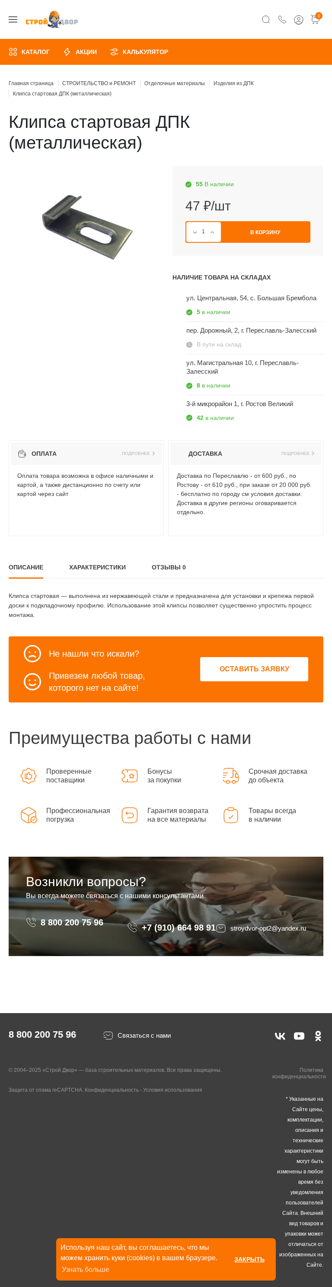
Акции (86, 51)
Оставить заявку (254, 669)
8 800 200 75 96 (73, 922)
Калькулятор (145, 51)
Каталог (36, 51)
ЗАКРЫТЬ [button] (249, 1259)
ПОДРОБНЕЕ (136, 453)
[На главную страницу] (52, 20)
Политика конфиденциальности (299, 1073)
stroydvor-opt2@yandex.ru (268, 928)
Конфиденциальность (112, 1090)
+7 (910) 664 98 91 (179, 927)
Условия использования (172, 1090)
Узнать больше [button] (85, 1269)
